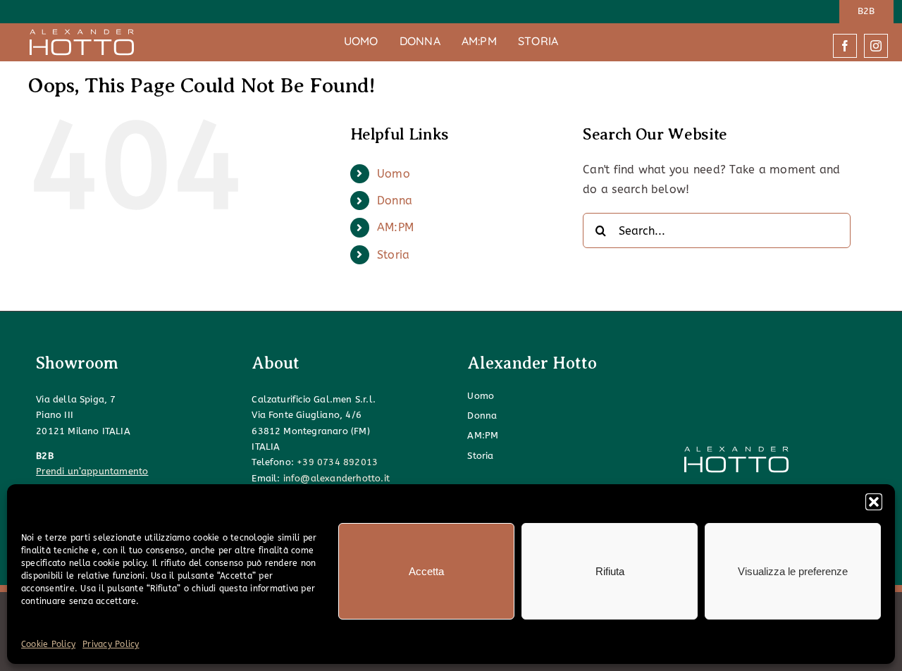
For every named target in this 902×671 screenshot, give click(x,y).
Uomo (393, 173)
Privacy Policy (110, 644)
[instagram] (876, 46)
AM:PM (395, 227)
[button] (874, 502)
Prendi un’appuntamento (92, 471)
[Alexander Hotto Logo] (82, 33)
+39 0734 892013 (337, 462)
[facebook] (845, 46)
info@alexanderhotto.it (336, 478)
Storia (393, 254)
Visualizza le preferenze (793, 571)
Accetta (426, 571)
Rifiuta (609, 571)
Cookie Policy (48, 644)
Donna (394, 200)
